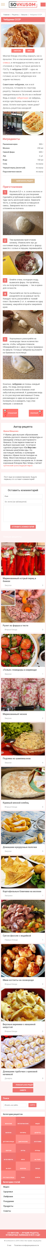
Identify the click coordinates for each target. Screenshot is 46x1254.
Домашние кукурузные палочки (20, 847)
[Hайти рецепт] (43, 5)
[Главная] (23, 4)
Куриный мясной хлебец (16, 802)
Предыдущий (12, 413)
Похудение (8, 1201)
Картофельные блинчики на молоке (22, 891)
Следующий (34, 413)
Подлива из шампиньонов (17, 758)
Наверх (23, 1090)
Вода (5, 160)
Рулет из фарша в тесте (15, 625)
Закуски (24, 15)
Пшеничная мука (10, 144)
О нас (9, 1245)
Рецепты (15, 15)
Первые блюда (11, 940)
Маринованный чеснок (15, 714)
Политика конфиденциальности (26, 1245)
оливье (6, 62)
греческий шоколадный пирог (18, 465)
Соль (5, 164)
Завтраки (8, 896)
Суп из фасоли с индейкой (17, 935)
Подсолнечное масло (12, 172)
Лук (4, 156)
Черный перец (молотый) (14, 168)
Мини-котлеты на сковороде (18, 980)
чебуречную (22, 98)
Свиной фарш (9, 152)
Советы (7, 1211)
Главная (6, 15)
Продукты (8, 1206)
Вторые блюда (11, 630)
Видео (6, 1187)
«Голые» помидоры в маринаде (20, 669)
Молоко (6, 148)
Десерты (8, 1078)
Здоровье (8, 1191)
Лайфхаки (8, 1196)
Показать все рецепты (24, 1085)
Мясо (30, 51)
